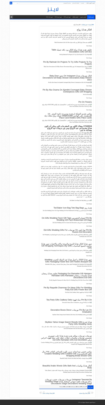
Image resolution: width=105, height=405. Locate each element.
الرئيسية (90, 24)
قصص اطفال (75, 17)
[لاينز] (52, 9)
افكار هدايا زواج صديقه (84, 392)
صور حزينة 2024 (58, 17)
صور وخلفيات (91, 17)
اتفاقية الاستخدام (75, 3)
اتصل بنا (82, 3)
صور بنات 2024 (49, 17)
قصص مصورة (83, 17)
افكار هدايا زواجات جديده (49, 392)
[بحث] (11, 3)
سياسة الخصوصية (67, 3)
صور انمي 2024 (67, 17)
